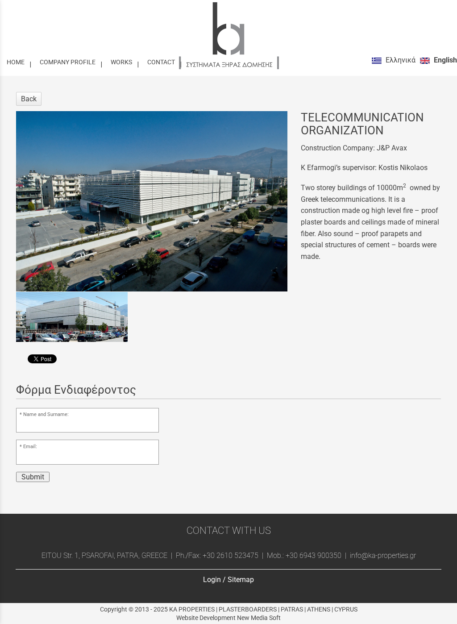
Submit (32, 477)
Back (29, 99)
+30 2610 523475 (230, 555)
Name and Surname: (46, 414)
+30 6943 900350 (313, 555)
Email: (30, 446)
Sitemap (241, 579)
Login (212, 579)
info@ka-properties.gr (382, 555)
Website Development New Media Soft (228, 617)
